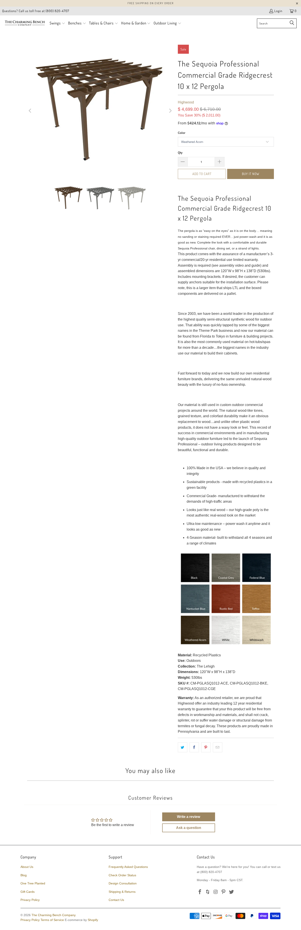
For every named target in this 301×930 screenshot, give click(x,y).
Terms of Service (52, 920)
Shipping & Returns (122, 891)
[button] (57, 23)
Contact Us (116, 900)
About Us (26, 867)
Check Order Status (122, 875)
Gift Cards (27, 891)
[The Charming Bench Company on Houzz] (208, 892)
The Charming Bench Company (53, 915)
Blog (23, 875)
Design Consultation (123, 883)
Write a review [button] (188, 817)
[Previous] (30, 111)
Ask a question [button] (188, 828)
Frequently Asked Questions (128, 867)
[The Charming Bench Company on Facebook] (200, 892)
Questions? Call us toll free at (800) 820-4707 (35, 11)
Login (278, 11)
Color (181, 133)
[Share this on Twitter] (182, 747)
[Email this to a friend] (217, 747)
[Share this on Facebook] (194, 747)
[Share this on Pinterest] (206, 747)
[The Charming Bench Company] (24, 23)
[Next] (170, 111)
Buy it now (250, 174)
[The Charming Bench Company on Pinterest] (223, 892)
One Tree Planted (32, 883)
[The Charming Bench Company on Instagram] (215, 892)
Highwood (186, 102)
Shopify (93, 920)
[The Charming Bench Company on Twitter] (231, 892)
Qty (180, 152)
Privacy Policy (30, 900)
